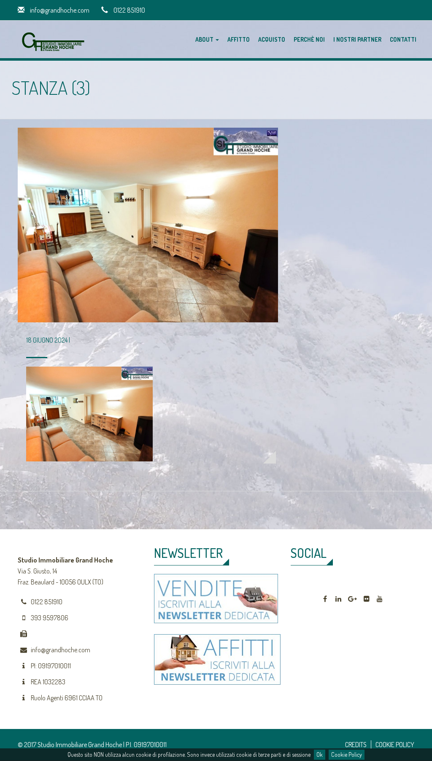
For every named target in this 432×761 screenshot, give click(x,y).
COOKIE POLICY (394, 744)
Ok (319, 754)
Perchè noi (309, 39)
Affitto (238, 39)
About (205, 39)
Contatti (403, 39)
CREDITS (356, 744)
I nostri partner (357, 39)
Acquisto (271, 39)
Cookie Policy (346, 754)
